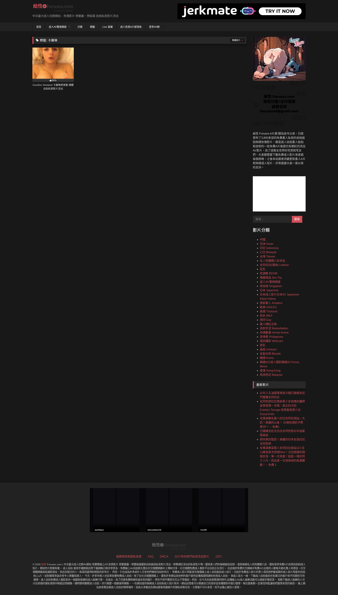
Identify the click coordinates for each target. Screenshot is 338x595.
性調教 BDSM (268, 273)
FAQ (151, 556)
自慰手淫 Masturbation (274, 328)
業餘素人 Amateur (271, 302)
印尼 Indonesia (269, 248)
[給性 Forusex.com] (53, 8)
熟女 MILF (266, 315)
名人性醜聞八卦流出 (272, 260)
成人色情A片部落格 (131, 26)
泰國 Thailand (268, 311)
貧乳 (262, 345)
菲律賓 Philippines (271, 336)
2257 (218, 556)
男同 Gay (265, 319)
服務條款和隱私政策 (129, 556)
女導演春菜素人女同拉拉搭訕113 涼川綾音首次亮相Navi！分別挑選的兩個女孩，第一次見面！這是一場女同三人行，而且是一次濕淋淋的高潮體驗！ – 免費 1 (282, 456)
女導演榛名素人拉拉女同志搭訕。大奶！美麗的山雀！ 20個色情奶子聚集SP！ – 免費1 (282, 422)
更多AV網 (154, 26)
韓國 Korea (267, 357)
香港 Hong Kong (270, 370)
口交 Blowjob (268, 252)
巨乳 (262, 269)
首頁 (38, 26)
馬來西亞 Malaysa (271, 374)
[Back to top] (327, 584)
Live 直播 (107, 26)
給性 (43, 564)
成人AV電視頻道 (58, 26)
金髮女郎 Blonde (270, 353)
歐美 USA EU (268, 307)
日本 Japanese (269, 290)
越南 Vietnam (268, 349)
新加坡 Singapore (271, 286)
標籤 (92, 26)
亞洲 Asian (266, 243)
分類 (79, 26)
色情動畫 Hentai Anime (274, 332)
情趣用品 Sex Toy (271, 277)
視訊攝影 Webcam (271, 340)
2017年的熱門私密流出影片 (192, 556)
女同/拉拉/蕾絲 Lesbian (274, 264)
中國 (262, 239)
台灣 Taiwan (267, 256)
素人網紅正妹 (268, 324)
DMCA (164, 556)
